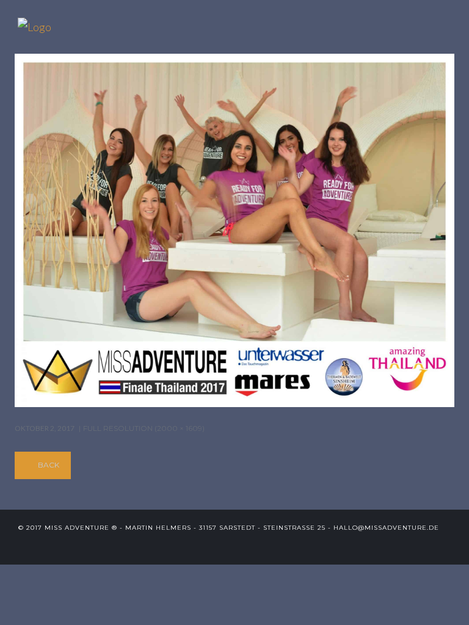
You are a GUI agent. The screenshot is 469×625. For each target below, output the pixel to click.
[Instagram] (446, 546)
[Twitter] (385, 546)
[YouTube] (426, 546)
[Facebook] (405, 546)
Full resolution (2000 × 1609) (144, 428)
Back (48, 464)
